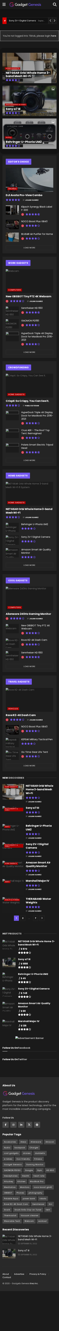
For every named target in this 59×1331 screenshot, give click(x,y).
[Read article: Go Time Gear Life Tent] (12, 755)
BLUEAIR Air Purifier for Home (37, 234)
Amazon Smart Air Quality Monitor (36, 551)
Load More (29, 247)
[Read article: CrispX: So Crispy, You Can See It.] (29, 386)
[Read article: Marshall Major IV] (13, 887)
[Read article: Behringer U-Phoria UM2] (12, 527)
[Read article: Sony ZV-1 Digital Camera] (12, 540)
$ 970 (24, 949)
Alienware (36, 1142)
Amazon (50, 1142)
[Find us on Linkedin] (21, 1125)
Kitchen (22, 1181)
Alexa (23, 1142)
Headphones (11, 1176)
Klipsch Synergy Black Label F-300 (36, 208)
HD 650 (50, 1170)
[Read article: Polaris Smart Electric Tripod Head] (12, 448)
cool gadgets (11, 1153)
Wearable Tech (12, 1221)
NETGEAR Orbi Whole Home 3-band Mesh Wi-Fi (28, 74)
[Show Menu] (4, 4)
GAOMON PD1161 (30, 320)
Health (25, 1176)
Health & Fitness (12, 900)
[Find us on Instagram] (13, 1125)
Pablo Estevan (32, 405)
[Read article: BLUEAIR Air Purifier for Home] (12, 237)
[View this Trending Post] (22, 214)
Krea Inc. (34, 1283)
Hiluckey (8, 1181)
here (53, 35)
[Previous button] (4, 101)
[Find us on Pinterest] (37, 1125)
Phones (20, 1192)
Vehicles (13, 708)
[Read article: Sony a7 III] (13, 814)
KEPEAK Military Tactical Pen (37, 739)
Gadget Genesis (13, 1164)
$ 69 (23, 1011)
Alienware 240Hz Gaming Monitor (28, 614)
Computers (14, 290)
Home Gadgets (12, 68)
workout (42, 1221)
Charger (34, 1147)
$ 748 (24, 993)
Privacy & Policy (38, 1274)
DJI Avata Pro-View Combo (24, 195)
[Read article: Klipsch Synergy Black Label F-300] (12, 210)
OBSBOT (8, 1192)
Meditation (10, 1187)
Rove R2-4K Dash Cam (34, 640)
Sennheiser (38, 1204)
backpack (20, 1147)
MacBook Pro (36, 1181)
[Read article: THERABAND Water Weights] (13, 905)
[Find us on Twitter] (29, 1125)
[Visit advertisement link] (29, 1038)
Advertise (19, 1274)
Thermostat (10, 1215)
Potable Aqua (11, 1198)
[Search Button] (55, 4)
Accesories (10, 1142)
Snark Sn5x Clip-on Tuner (28, 1209)
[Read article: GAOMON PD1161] (12, 324)
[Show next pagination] (41, 918)
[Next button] (54, 101)
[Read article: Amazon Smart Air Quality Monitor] (12, 552)
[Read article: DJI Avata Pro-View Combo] (29, 180)
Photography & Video (16, 105)
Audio (8, 137)
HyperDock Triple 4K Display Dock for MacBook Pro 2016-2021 (37, 336)
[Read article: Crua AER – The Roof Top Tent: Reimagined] (12, 433)
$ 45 (23, 978)
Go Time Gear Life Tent (34, 752)
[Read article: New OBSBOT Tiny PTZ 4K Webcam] (29, 281)
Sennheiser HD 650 (32, 308)
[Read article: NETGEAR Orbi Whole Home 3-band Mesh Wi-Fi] (29, 494)
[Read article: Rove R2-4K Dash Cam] (12, 643)
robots (42, 1198)
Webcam (29, 1221)
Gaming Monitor (34, 1164)
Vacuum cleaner (29, 1215)
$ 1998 (24, 963)
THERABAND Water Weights (38, 900)
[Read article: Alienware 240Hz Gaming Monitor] (29, 599)
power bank (29, 1198)
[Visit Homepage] (25, 5)
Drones (12, 188)
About (5, 1274)
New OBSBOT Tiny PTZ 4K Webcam (28, 296)
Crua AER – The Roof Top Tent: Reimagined (35, 432)
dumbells (40, 1153)
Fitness (38, 1159)
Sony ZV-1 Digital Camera (22, 20)
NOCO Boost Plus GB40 (34, 221)
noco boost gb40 (43, 1187)
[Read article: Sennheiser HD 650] (12, 311)
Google (29, 1170)
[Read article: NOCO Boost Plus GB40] (12, 224)
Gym (39, 1170)
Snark (7, 1209)
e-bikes (8, 1159)
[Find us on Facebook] (5, 1125)
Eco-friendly (23, 1159)
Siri (50, 1204)
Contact (6, 1277)
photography (35, 1192)
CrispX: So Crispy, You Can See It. (27, 401)
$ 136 (23, 1025)
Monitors (25, 1187)
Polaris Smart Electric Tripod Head (37, 446)
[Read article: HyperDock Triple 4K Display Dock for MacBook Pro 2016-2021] (12, 336)
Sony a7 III (13, 109)
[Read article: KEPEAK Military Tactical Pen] (12, 742)
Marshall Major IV (37, 881)
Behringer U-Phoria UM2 (24, 142)
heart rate (39, 1176)
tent (48, 1209)
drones (27, 1153)
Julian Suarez (32, 200)
